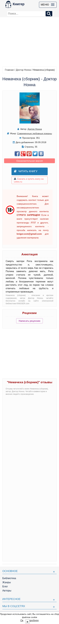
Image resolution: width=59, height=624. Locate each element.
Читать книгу (27, 171)
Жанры (6, 582)
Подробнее (32, 620)
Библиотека (9, 578)
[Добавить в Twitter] (35, 153)
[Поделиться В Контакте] (41, 153)
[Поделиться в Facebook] (17, 153)
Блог (5, 586)
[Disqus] (29, 437)
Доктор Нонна (23, 69)
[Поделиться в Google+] (23, 153)
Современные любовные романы (34, 133)
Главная (9, 69)
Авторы (6, 590)
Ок (21, 620)
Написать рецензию (29, 321)
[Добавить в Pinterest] (29, 153)
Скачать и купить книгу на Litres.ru (29, 180)
